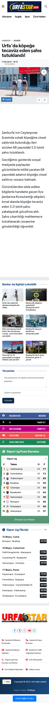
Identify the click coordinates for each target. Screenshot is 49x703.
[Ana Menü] (3, 7)
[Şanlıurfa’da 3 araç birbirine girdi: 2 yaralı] (36, 347)
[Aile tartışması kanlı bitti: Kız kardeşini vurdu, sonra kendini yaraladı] (12, 321)
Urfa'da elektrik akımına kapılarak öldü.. (10, 305)
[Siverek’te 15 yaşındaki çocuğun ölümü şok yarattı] (12, 347)
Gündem (7, 17)
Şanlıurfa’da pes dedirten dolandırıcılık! (34, 331)
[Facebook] (15, 630)
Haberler (6, 41)
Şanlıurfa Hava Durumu (34, 641)
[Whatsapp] (34, 630)
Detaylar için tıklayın (24, 520)
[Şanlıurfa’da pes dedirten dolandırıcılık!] (36, 321)
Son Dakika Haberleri (14, 669)
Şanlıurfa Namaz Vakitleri (11, 651)
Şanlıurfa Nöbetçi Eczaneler (11, 641)
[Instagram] (24, 630)
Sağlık (18, 17)
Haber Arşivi (34, 669)
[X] (19, 630)
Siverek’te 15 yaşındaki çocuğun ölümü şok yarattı (11, 357)
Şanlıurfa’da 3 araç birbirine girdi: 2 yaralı (35, 357)
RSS (8, 682)
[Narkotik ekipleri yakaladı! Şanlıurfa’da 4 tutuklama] (36, 295)
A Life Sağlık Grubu (25, 698)
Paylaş (8, 100)
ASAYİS (17, 41)
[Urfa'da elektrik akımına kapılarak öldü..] (12, 295)
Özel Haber (39, 17)
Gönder (8, 400)
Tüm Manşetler (35, 660)
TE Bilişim (31, 690)
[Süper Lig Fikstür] (45, 530)
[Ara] (45, 7)
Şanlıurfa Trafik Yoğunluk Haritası (34, 651)
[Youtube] (29, 630)
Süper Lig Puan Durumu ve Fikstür (10, 661)
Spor (27, 17)
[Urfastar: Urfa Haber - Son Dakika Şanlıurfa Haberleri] (24, 6)
